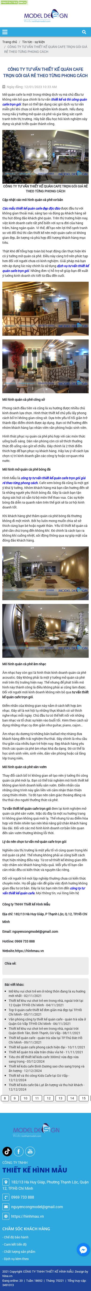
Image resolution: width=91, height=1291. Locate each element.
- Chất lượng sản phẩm (18, 1251)
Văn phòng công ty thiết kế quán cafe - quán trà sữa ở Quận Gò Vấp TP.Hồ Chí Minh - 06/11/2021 (47, 1021)
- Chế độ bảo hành (15, 1237)
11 (37, 1098)
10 (25, 1098)
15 (84, 1098)
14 (72, 1098)
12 (49, 1098)
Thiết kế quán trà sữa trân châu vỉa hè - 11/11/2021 (46, 1052)
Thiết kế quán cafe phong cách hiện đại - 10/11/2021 (47, 1047)
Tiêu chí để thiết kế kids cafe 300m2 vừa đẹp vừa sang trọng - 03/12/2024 (44, 1059)
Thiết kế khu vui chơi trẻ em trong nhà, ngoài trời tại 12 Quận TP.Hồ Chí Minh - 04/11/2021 (46, 1002)
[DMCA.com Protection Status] (14, 2)
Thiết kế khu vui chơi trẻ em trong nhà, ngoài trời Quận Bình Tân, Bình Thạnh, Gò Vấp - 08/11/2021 (44, 1030)
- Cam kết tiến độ (14, 1244)
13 (60, 1098)
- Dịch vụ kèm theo (15, 1259)
